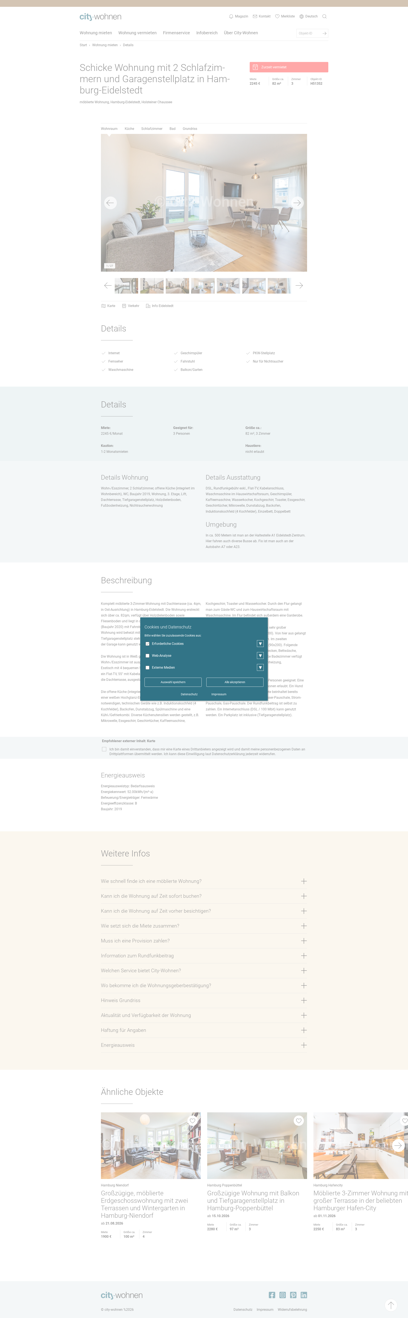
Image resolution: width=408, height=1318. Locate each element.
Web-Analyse (161, 656)
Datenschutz (189, 694)
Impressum (218, 694)
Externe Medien (163, 667)
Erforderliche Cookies (168, 644)
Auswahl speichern (173, 682)
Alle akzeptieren (235, 682)
